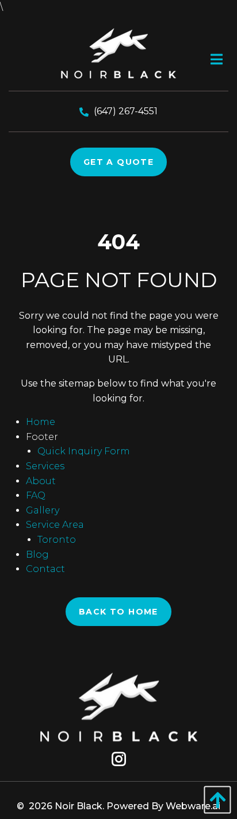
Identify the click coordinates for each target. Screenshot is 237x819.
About (41, 481)
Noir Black (78, 806)
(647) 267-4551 (126, 111)
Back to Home (118, 611)
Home (40, 421)
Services (45, 466)
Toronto (56, 539)
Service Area (55, 524)
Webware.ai (193, 806)
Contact (45, 568)
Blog (37, 554)
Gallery (42, 510)
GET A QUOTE (118, 162)
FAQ (35, 495)
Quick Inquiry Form (83, 451)
